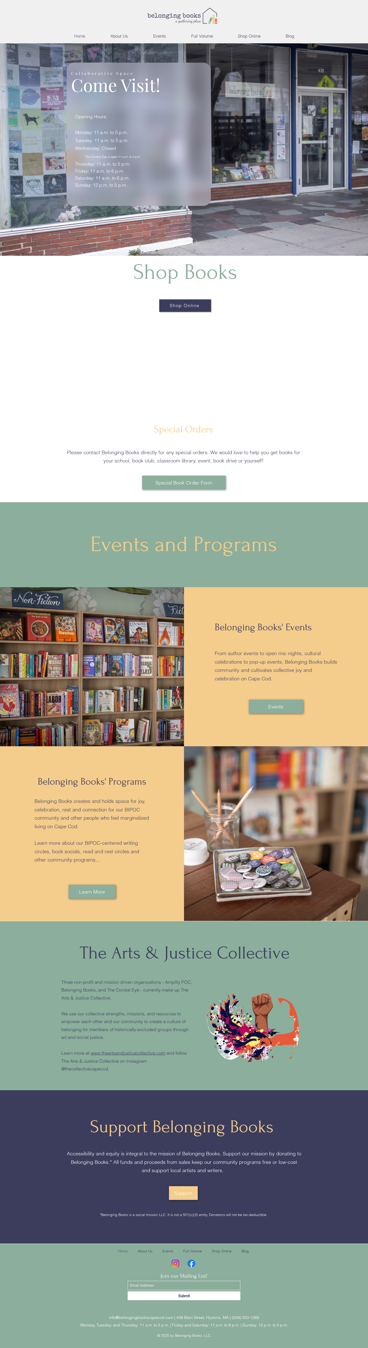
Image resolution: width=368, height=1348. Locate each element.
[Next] (353, 149)
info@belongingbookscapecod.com (141, 1317)
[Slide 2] (186, 243)
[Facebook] (191, 1263)
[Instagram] (175, 1263)
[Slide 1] (181, 243)
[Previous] (15, 149)
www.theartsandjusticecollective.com (128, 1053)
